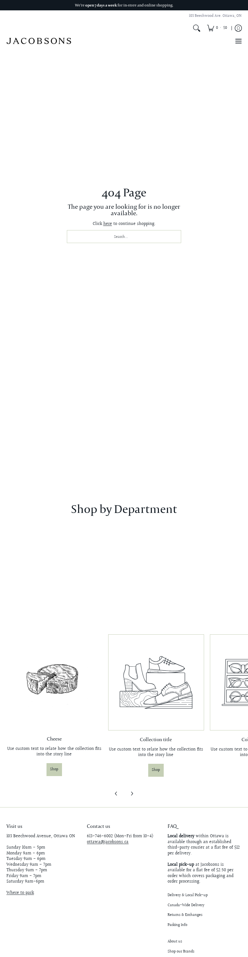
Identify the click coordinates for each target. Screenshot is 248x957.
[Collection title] (155, 682)
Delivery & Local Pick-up (188, 895)
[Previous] (116, 793)
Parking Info (177, 925)
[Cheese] (54, 682)
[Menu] (238, 41)
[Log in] (238, 28)
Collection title (156, 739)
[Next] (132, 793)
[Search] (196, 28)
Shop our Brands (181, 952)
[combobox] (124, 236)
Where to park (20, 892)
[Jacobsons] (38, 41)
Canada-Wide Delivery (186, 905)
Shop (54, 769)
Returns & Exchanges (185, 915)
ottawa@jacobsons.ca (108, 842)
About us (175, 942)
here (107, 224)
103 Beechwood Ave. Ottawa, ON (215, 16)
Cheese (54, 739)
